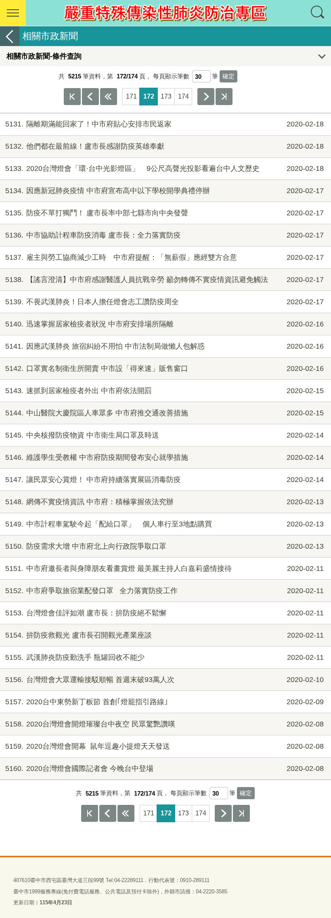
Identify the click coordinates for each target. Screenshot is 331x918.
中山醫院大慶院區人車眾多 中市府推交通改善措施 (164, 413)
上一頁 (90, 96)
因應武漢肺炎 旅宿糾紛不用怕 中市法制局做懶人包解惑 (164, 346)
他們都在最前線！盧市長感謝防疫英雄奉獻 (164, 146)
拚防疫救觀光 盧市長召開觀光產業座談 (164, 635)
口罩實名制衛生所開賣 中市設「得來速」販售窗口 (164, 368)
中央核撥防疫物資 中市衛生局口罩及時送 (164, 435)
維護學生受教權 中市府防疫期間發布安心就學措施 (164, 457)
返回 (9, 36)
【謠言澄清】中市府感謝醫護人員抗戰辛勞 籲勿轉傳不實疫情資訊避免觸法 (164, 280)
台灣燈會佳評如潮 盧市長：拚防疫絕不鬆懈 (164, 613)
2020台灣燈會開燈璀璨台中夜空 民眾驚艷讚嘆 (164, 724)
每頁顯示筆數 (171, 76)
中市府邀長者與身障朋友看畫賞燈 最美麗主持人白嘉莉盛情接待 (164, 568)
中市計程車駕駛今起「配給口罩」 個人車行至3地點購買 (164, 524)
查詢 (318, 13)
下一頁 (205, 96)
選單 (13, 13)
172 (148, 96)
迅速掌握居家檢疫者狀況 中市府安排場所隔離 (164, 324)
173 (166, 96)
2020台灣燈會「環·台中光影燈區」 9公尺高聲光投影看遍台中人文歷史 (164, 168)
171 (131, 96)
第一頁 (72, 96)
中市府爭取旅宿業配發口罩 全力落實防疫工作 (164, 591)
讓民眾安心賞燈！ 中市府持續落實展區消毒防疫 (164, 480)
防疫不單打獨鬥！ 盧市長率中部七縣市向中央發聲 (164, 213)
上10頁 (108, 96)
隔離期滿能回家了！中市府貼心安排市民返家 (164, 124)
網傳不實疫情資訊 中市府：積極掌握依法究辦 (164, 502)
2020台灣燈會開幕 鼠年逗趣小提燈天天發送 (164, 746)
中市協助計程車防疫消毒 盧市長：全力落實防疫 (164, 235)
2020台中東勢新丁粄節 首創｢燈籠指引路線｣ (164, 702)
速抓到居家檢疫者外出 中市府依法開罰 (164, 391)
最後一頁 (224, 96)
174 (183, 96)
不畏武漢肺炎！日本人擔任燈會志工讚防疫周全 (164, 302)
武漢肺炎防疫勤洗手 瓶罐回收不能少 (164, 657)
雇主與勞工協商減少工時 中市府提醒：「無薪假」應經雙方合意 (164, 257)
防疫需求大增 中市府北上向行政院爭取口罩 (164, 546)
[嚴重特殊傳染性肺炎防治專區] (165, 13)
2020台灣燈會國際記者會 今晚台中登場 (164, 768)
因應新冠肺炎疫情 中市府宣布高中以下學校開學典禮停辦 (164, 191)
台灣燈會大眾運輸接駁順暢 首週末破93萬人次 (164, 680)
